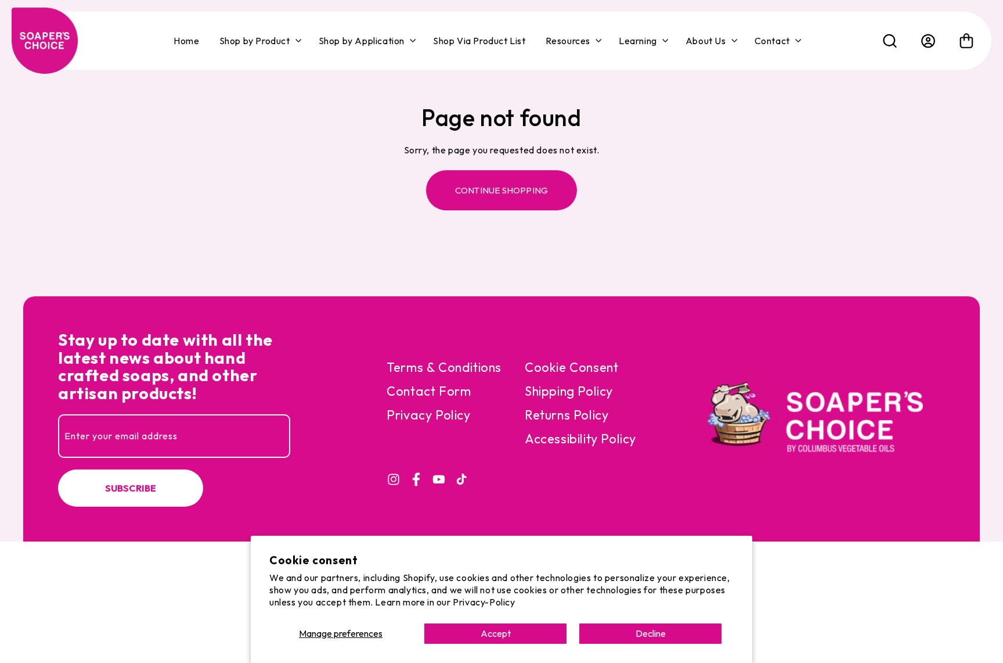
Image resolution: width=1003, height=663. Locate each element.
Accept (496, 633)
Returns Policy (566, 415)
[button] (259, 40)
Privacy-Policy (484, 602)
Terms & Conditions (444, 367)
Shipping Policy (569, 391)
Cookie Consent (571, 367)
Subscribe (131, 488)
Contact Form (429, 391)
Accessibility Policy (580, 439)
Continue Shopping (501, 190)
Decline (651, 633)
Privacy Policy (428, 415)
